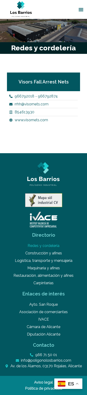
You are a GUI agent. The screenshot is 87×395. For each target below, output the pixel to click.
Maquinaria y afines (43, 268)
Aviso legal (43, 382)
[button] (81, 9)
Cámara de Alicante (43, 327)
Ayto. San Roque (43, 304)
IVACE (43, 319)
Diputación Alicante (43, 334)
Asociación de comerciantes (43, 312)
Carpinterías (43, 283)
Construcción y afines (43, 253)
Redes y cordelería (43, 245)
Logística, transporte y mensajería (43, 260)
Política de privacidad (43, 388)
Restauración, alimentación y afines (43, 275)
